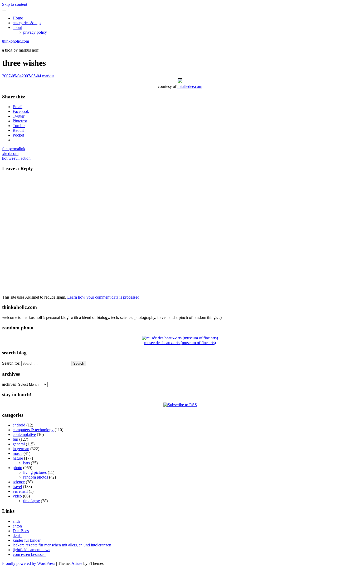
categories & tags (27, 23)
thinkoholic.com (15, 41)
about (17, 27)
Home (18, 18)
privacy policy (35, 32)
